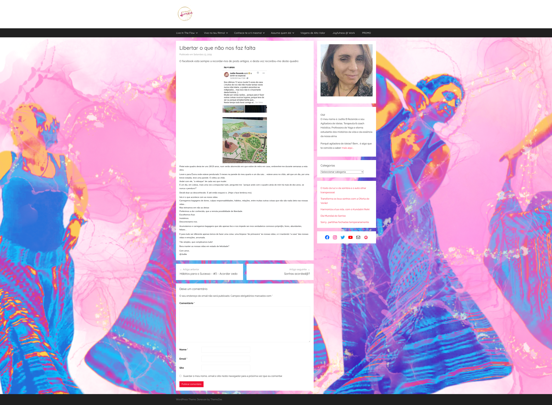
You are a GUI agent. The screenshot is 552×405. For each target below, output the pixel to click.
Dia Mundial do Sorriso (333, 215)
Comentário (187, 303)
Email (183, 358)
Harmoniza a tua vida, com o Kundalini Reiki (345, 209)
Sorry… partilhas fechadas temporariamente (345, 222)
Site (181, 367)
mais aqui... (348, 147)
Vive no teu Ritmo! (214, 32)
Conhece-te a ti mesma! (248, 32)
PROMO (366, 32)
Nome (183, 349)
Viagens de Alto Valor (312, 32)
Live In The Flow (185, 32)
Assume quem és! (281, 32)
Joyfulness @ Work (343, 32)
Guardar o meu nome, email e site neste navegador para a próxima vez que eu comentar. (232, 376)
